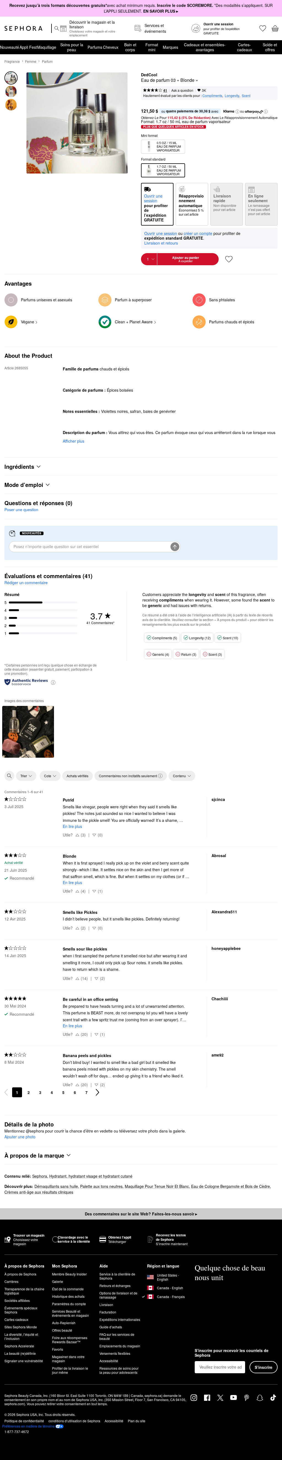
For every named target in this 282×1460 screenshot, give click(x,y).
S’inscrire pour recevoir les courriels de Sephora (232, 1353)
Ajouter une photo (20, 1136)
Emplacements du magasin (119, 1345)
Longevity (232, 95)
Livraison (106, 1304)
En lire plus (72, 826)
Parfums (95, 47)
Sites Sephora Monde (20, 1326)
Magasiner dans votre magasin (68, 1358)
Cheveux (110, 47)
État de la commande (68, 1288)
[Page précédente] (6, 1092)
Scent (246, 95)
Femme (30, 61)
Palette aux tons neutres (101, 1186)
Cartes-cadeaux (244, 47)
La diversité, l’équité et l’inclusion (21, 1336)
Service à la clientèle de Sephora (117, 1276)
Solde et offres (270, 47)
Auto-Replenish (63, 1322)
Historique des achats (68, 1296)
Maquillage (46, 47)
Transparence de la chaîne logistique (24, 1290)
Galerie (57, 1281)
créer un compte (198, 233)
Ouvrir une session (160, 233)
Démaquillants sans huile (56, 1186)
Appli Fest (28, 47)
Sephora (39, 1176)
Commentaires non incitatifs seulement (128, 775)
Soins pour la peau (71, 47)
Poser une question (21, 509)
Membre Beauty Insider (69, 1274)
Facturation (107, 1312)
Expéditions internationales (119, 1319)
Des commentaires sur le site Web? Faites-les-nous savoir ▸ (141, 1214)
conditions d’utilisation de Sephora (74, 1420)
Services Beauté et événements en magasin (70, 1313)
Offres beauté (62, 1330)
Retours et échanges (115, 1285)
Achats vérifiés (77, 775)
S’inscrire (263, 1367)
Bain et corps (130, 47)
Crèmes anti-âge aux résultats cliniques (38, 1192)
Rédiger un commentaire (26, 582)
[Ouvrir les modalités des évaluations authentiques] (53, 682)
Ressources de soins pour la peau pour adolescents (119, 1370)
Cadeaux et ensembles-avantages (205, 47)
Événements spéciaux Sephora (20, 1309)
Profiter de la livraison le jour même (70, 1370)
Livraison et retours (161, 243)
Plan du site (136, 1420)
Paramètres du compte (69, 1303)
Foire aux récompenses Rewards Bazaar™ (69, 1339)
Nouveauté (9, 47)
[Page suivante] (97, 1092)
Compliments (212, 95)
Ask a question (182, 90)
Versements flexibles (114, 1353)
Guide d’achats (110, 1326)
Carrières (11, 1281)
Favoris (57, 1349)
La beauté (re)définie (20, 1353)
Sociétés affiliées (17, 1300)
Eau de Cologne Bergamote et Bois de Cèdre (230, 1186)
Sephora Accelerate (19, 1345)
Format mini (151, 47)
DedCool (149, 74)
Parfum (47, 61)
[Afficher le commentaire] (28, 732)
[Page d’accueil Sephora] (23, 28)
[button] (237, 111)
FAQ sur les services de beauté (116, 1336)
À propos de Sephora (20, 1274)
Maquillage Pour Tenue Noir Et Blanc (157, 1186)
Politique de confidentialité (24, 1420)
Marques (170, 47)
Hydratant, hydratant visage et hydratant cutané (90, 1176)
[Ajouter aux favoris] (229, 259)
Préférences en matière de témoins (28, 1426)
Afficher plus (73, 441)
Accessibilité (108, 1360)
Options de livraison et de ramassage (118, 1295)
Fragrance (12, 61)
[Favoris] (262, 28)
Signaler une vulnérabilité (23, 1360)
